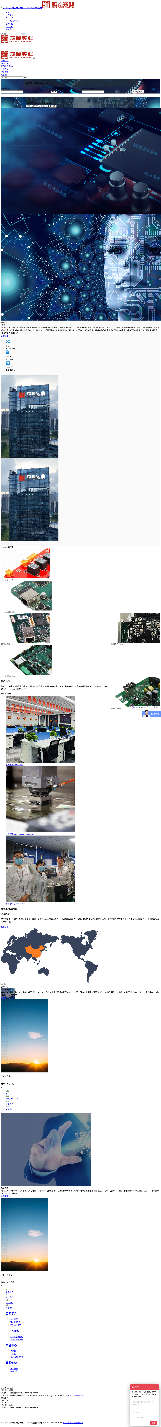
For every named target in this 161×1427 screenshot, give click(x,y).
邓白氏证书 (15, 1322)
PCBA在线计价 (138, 92)
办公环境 (14, 765)
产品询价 (14, 1369)
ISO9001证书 (15, 1325)
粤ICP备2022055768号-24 (73, 1396)
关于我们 (14, 1319)
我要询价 (11, 1362)
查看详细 (4, 336)
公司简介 (9, 15)
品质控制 (15, 904)
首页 (7, 12)
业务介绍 (9, 24)
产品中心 (11, 1345)
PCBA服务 (12, 1331)
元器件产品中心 (12, 21)
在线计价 (9, 18)
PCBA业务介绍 (16, 1337)
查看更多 (4, 927)
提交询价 (9, 27)
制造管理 (20, 834)
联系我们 (9, 29)
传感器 (13, 1351)
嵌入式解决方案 (17, 1357)
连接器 (13, 1354)
